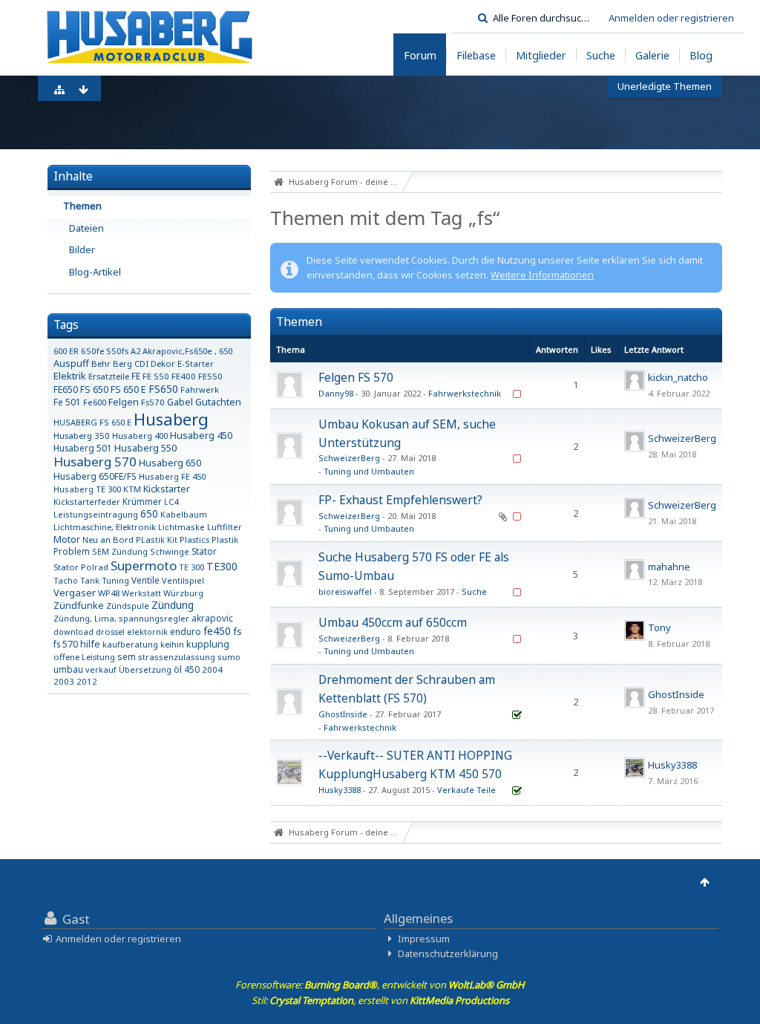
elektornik (147, 631)
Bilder (82, 249)
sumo (228, 656)
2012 (86, 681)
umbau (68, 669)
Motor (66, 539)
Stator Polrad (80, 567)
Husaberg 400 (140, 435)
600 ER (66, 350)
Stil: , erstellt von (380, 1000)
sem (126, 656)
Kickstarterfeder (86, 501)
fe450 (217, 631)
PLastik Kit (156, 539)
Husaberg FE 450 (172, 476)
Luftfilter (224, 526)
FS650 (163, 389)
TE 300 (191, 567)
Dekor (163, 363)
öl (178, 669)
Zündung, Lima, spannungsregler (121, 618)
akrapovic (212, 618)
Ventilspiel (183, 580)
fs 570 (65, 644)
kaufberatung (130, 644)
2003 (63, 681)
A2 (135, 350)
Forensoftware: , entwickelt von (380, 984)
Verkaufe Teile (466, 789)
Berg (122, 363)
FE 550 (155, 376)
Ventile (145, 580)
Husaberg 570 (95, 461)
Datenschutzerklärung (448, 953)
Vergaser (74, 592)
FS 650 (94, 389)
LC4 (171, 501)
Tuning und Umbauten (369, 471)
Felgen (123, 402)
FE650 (65, 389)
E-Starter (195, 363)
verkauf (101, 669)
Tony (659, 627)
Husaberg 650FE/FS (95, 476)
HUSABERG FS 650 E (92, 422)
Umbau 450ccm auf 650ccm (392, 622)
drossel (110, 631)
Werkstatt (141, 593)
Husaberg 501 (82, 448)
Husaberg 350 (81, 435)
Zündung (172, 605)
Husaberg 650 (170, 462)
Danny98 (335, 393)
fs (237, 631)
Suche (474, 591)
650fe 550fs (104, 350)
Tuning (115, 580)
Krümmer (142, 501)
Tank (89, 580)
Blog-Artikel (95, 271)
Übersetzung (145, 669)
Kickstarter (166, 489)
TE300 (222, 566)
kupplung (207, 644)
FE (135, 376)
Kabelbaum (183, 514)
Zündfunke (78, 605)
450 (192, 669)
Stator (204, 551)
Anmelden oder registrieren (671, 18)
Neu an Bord (108, 539)
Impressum (424, 938)
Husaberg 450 (201, 435)
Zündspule (127, 605)
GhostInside (342, 714)
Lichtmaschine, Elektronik (104, 526)
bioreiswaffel (345, 591)
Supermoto (144, 565)
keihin (172, 644)
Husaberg (171, 419)
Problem (71, 551)
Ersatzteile (108, 376)
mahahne (669, 566)
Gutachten (218, 401)
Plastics (194, 539)
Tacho (65, 580)
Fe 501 (67, 402)
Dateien (86, 228)
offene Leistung (84, 656)
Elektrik (69, 375)
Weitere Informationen (542, 274)
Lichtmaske (181, 526)
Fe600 (94, 402)
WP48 (108, 593)
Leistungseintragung (95, 514)
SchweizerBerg (349, 457)
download (73, 631)
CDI (141, 363)
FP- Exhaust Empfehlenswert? (400, 500)
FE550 (210, 376)
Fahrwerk (199, 389)
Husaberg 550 (145, 447)
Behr (101, 363)
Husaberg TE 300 (87, 489)
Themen (82, 205)
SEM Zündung (120, 551)
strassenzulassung (176, 656)
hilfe (90, 644)
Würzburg (183, 593)
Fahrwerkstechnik (464, 393)
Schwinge (169, 551)
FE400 (183, 376)
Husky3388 (339, 789)
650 (149, 513)
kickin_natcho (678, 377)
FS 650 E (128, 389)
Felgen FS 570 (355, 377)
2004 (212, 669)
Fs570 (153, 402)
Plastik (225, 539)
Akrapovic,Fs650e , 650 (187, 350)
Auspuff (71, 363)
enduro (185, 631)
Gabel (180, 402)
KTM (132, 489)
